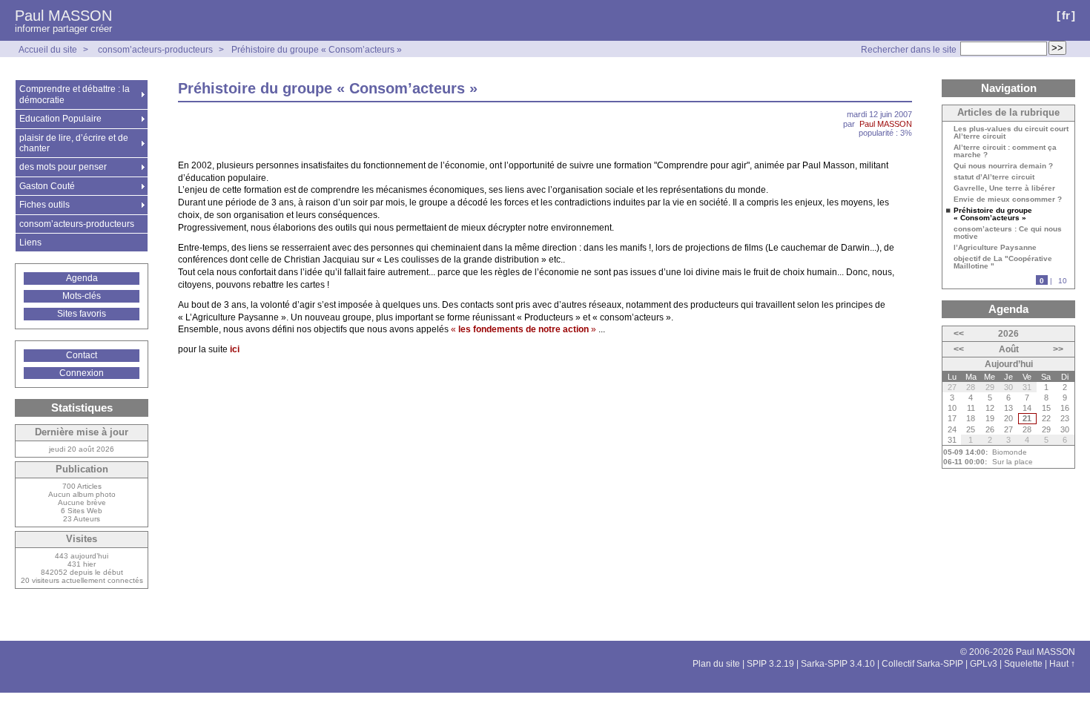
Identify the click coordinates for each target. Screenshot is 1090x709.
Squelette (1023, 664)
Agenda (82, 278)
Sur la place (1012, 462)
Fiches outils (44, 204)
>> (1058, 349)
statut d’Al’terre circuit (994, 177)
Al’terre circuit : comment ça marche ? (1005, 151)
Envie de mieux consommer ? (1008, 199)
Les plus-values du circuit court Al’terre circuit (1011, 132)
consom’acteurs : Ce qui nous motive (1008, 232)
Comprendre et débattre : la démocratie (74, 94)
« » (523, 329)
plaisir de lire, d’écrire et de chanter (73, 143)
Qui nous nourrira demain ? (1003, 166)
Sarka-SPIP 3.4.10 (838, 664)
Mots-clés (81, 296)
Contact (81, 355)
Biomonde (1009, 452)
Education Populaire (60, 118)
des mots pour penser (63, 167)
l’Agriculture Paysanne (995, 247)
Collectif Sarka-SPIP (922, 664)
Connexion (81, 373)
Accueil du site (48, 49)
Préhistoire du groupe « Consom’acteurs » (316, 49)
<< (959, 334)
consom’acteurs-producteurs (155, 49)
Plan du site (716, 664)
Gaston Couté (47, 186)
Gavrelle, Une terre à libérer (1004, 188)
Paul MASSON (63, 15)
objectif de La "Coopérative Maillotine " (1003, 262)
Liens (30, 242)
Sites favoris (81, 314)
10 (1062, 281)
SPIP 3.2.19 (770, 664)
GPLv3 (983, 664)
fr (1066, 15)
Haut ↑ (1062, 664)
